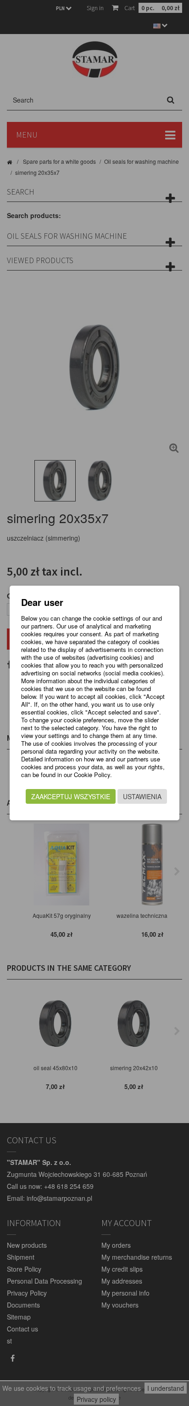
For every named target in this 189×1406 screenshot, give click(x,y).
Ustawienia (142, 796)
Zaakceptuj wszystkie (70, 796)
